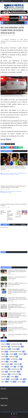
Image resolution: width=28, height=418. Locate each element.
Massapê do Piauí (15, 369)
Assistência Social (15, 346)
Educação (3, 359)
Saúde (21, 379)
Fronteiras (16, 364)
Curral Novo (12, 356)
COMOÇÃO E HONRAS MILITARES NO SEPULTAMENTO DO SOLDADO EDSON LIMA (17, 272)
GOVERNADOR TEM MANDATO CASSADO (17, 334)
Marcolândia (4, 369)
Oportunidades (12, 371)
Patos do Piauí (15, 374)
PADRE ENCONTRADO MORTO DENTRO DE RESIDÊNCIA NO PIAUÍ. (14, 205)
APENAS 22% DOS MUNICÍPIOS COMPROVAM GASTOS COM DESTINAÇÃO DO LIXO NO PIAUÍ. (13, 187)
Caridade (3, 354)
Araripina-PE (4, 346)
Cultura (3, 356)
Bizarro (14, 349)
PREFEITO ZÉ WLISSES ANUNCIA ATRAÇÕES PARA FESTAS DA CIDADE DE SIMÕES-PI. (17, 329)
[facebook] (23, 1)
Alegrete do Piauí (15, 344)
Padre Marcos (4, 374)
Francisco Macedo (5, 364)
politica (20, 381)
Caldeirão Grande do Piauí (16, 351)
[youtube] (25, 1)
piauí (11, 381)
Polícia (12, 376)
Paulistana (3, 376)
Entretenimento (15, 359)
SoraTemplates (13, 416)
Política (3, 379)
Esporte (3, 361)
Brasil (2, 351)
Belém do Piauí (4, 349)
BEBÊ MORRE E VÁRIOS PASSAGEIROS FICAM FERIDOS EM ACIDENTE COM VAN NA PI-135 (17, 299)
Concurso (21, 354)
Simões (3, 381)
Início (2, 366)
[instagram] (26, 1)
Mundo (2, 371)
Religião (13, 379)
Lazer (19, 366)
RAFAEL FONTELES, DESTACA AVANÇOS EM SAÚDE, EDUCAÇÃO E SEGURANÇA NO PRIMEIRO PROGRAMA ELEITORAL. (13, 168)
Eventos (11, 361)
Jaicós (11, 366)
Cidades (11, 354)
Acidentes (3, 344)
